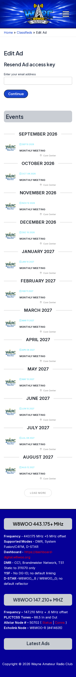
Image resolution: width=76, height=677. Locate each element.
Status (47, 622)
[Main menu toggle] (65, 14)
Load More (38, 492)
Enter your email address (20, 74)
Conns (60, 622)
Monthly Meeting (32, 150)
